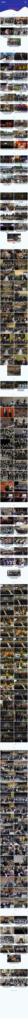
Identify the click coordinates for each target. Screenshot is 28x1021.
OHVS (3, 2)
